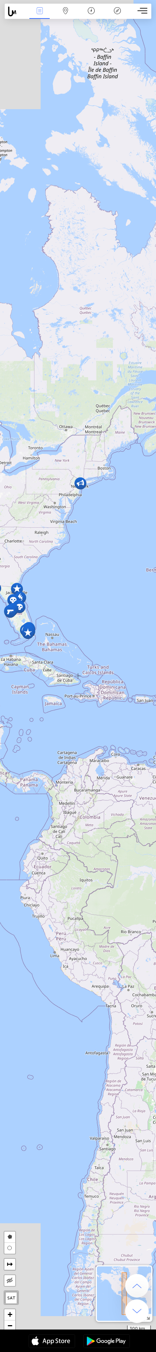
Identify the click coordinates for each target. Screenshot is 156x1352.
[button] (80, 483)
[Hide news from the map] (9, 1280)
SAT (11, 1298)
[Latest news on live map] (16, 11)
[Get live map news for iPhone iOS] (52, 1341)
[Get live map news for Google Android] (106, 1341)
